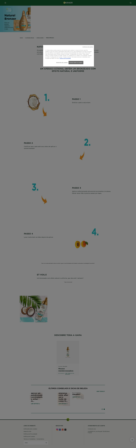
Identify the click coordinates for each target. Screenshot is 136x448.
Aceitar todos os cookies (75, 62)
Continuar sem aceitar (87, 46)
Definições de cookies (62, 62)
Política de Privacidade (65, 58)
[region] (68, 56)
